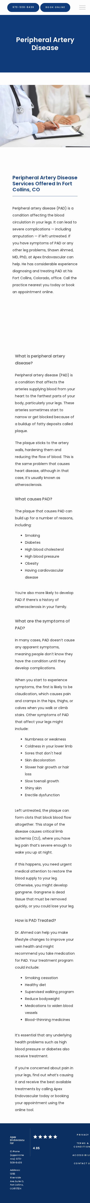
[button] (83, 8)
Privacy (83, 1134)
